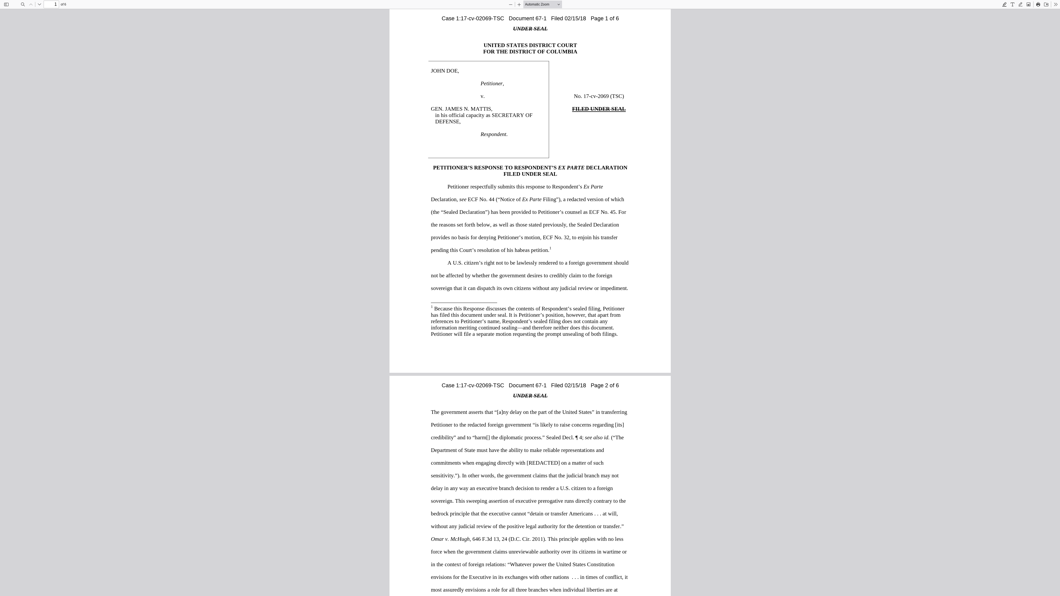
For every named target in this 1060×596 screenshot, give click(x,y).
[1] (550, 247)
